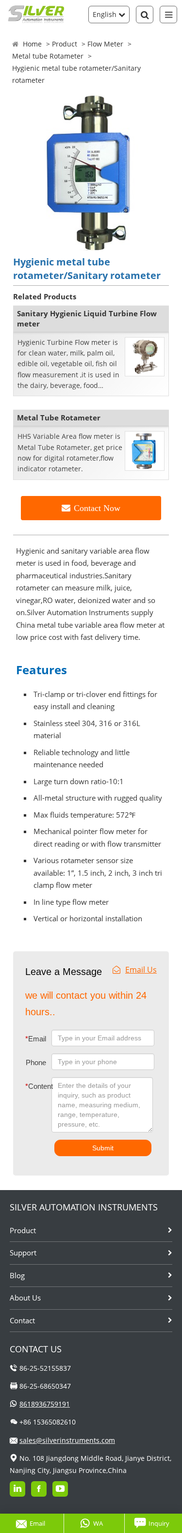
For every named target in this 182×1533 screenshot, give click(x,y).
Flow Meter (105, 43)
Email (35, 1039)
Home (32, 43)
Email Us (141, 969)
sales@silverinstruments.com (67, 1440)
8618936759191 (44, 1404)
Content (31, 1086)
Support (23, 1252)
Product (64, 43)
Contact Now (97, 508)
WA (98, 1523)
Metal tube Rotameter (47, 56)
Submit (103, 1148)
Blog (17, 1275)
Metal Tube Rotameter (58, 417)
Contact (22, 1320)
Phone (36, 1062)
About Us (25, 1297)
